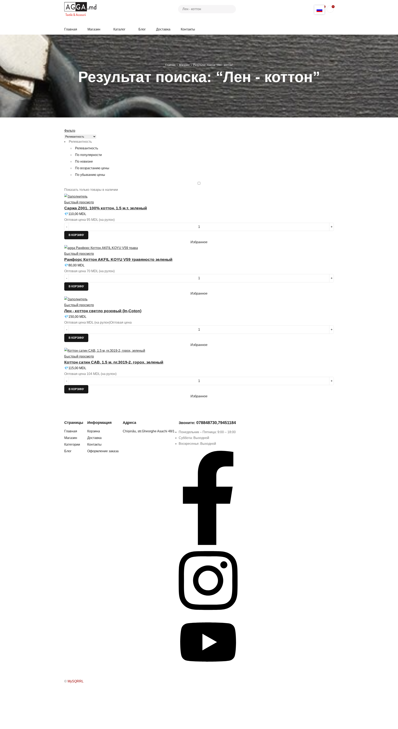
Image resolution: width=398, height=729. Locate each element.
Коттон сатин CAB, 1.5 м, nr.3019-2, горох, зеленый (113, 362)
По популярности (88, 155)
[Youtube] (208, 667)
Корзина (93, 431)
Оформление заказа (103, 451)
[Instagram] (208, 613)
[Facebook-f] (208, 544)
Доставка (94, 438)
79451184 (227, 422)
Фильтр (69, 130)
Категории (72, 444)
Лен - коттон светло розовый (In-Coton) (102, 311)
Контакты (94, 444)
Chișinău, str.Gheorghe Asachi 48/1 (149, 431)
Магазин (184, 64)
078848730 (206, 422)
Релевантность (86, 148)
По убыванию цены (90, 175)
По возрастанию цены (92, 168)
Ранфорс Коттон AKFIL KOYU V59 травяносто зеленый (118, 259)
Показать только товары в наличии (91, 189)
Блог (68, 451)
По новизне (84, 161)
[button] (76, 235)
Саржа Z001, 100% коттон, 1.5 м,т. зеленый (105, 208)
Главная (170, 64)
